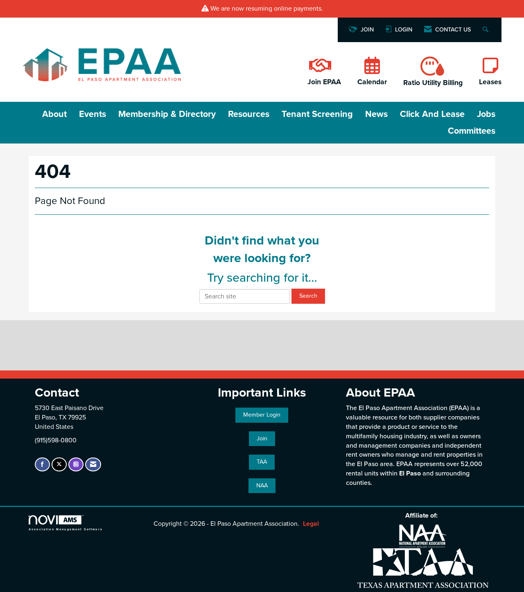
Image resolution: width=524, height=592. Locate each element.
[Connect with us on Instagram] (76, 464)
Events (92, 114)
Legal (311, 524)
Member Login (261, 414)
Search (308, 295)
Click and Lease (432, 114)
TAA (262, 461)
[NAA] (423, 535)
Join (262, 438)
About (54, 114)
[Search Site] (486, 30)
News (376, 114)
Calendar (372, 82)
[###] (319, 70)
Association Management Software (66, 528)
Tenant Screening (317, 114)
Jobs (486, 114)
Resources (248, 114)
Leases (490, 82)
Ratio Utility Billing (433, 82)
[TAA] (422, 567)
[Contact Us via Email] (93, 464)
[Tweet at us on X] (59, 464)
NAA (262, 485)
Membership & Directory (167, 114)
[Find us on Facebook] (42, 464)
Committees (471, 131)
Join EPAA (324, 82)
